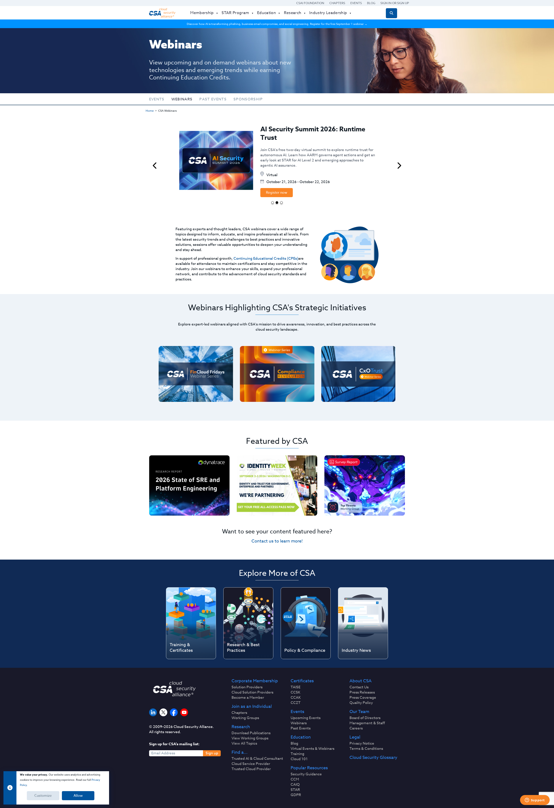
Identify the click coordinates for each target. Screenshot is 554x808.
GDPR (296, 795)
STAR (295, 789)
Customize (43, 795)
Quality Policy (361, 702)
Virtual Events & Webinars (312, 748)
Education (301, 737)
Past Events (213, 99)
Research (241, 727)
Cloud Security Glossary (373, 757)
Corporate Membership (255, 681)
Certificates (302, 681)
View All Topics (244, 743)
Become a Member (248, 697)
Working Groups (245, 718)
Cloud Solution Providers (252, 692)
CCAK (296, 697)
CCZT (296, 702)
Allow (78, 795)
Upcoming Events (305, 718)
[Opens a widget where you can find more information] (535, 800)
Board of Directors (364, 718)
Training (297, 753)
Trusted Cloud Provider (251, 769)
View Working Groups (250, 738)
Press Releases (362, 692)
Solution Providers (247, 687)
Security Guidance (306, 774)
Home (150, 111)
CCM (295, 779)
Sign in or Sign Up (394, 3)
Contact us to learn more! (277, 541)
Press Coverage (362, 697)
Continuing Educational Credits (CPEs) (266, 258)
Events (356, 3)
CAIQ (295, 784)
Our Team (359, 712)
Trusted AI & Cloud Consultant (257, 758)
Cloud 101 (299, 759)
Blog (371, 3)
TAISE (295, 687)
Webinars (182, 99)
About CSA (360, 681)
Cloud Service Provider (251, 763)
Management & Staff (367, 723)
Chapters (337, 3)
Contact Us (359, 687)
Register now (276, 192)
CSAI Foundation (310, 3)
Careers (356, 728)
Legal (354, 737)
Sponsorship (248, 99)
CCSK (295, 692)
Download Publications (251, 733)
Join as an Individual (252, 706)
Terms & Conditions (366, 748)
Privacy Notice (361, 743)
